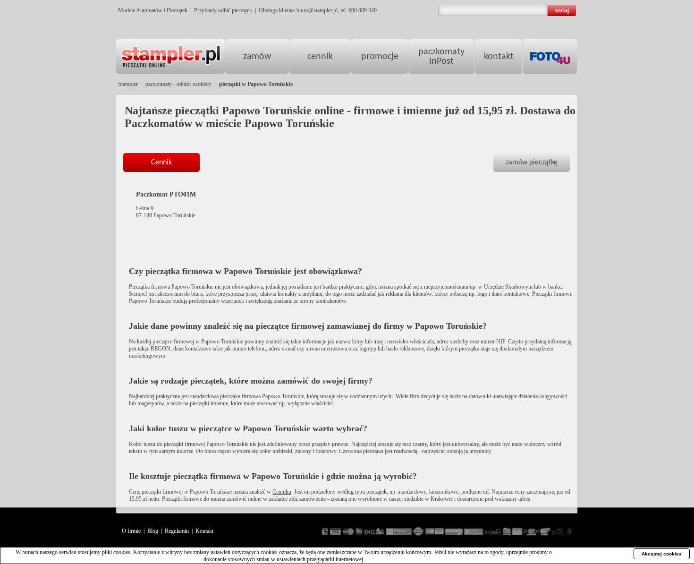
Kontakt (204, 531)
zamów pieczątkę (532, 162)
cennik (320, 56)
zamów (257, 56)
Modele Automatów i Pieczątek (152, 10)
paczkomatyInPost (441, 56)
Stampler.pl (170, 56)
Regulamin (177, 531)
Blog (152, 531)
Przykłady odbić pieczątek (223, 10)
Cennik (161, 162)
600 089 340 (362, 10)
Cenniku (281, 491)
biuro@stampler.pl (317, 10)
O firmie (131, 531)
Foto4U (550, 56)
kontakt (499, 56)
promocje (379, 56)
